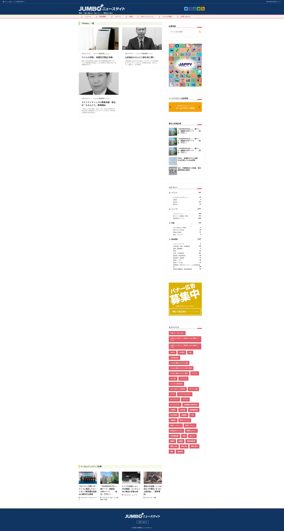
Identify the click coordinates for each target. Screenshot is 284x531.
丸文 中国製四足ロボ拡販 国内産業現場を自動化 (189, 169)
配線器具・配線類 (187, 258)
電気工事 (184, 446)
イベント (118, 16)
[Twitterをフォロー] (186, 9)
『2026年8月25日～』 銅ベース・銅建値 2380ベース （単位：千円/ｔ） (189, 131)
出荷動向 (173, 410)
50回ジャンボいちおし (177, 333)
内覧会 (187, 199)
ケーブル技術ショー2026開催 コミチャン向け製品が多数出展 (131, 489)
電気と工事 (173, 446)
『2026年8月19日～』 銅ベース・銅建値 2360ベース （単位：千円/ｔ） (189, 150)
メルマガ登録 (167, 16)
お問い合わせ (185, 16)
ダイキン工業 (193, 389)
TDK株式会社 (174, 357)
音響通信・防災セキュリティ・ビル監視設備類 (187, 266)
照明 (187, 251)
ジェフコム (183, 378)
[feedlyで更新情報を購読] (198, 9)
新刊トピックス (184, 420)
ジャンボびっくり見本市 (14, 2)
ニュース (88, 16)
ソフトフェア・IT (187, 244)
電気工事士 (194, 446)
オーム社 (173, 378)
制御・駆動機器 (187, 248)
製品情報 (103, 16)
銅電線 (181, 441)
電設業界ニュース (104, 53)
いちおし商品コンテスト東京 (179, 373)
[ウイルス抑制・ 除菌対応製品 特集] (99, 38)
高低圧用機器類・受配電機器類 (187, 269)
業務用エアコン (191, 430)
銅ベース (192, 436)
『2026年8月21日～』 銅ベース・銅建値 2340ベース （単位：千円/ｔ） (189, 141)
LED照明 (181, 352)
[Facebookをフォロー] (190, 9)
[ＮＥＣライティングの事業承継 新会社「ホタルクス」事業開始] (99, 83)
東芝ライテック (190, 425)
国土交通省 (173, 415)
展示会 (187, 202)
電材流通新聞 (191, 441)
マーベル (185, 399)
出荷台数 (182, 410)
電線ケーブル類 (187, 262)
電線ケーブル (187, 260)
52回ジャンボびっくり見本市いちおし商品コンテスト (184, 346)
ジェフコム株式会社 (176, 384)
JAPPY (172, 352)
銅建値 (172, 441)
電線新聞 (180, 451)
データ (172, 394)
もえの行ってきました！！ (187, 197)
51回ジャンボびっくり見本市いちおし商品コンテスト (184, 339)
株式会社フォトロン (176, 430)
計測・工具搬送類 (187, 253)
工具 (192, 415)
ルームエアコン (175, 404)
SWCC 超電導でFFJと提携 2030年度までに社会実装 (188, 159)
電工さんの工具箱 (187, 230)
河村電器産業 (174, 436)
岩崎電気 (184, 415)
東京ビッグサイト (175, 425)
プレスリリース (187, 213)
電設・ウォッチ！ (187, 234)
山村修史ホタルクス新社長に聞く (140, 57)
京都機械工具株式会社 (190, 404)
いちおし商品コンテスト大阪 (179, 363)
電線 (171, 451)
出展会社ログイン (274, 1)
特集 (131, 16)
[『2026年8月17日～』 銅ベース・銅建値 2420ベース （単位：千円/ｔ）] (109, 478)
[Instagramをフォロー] (194, 9)
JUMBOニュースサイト (144, 528)
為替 (184, 436)
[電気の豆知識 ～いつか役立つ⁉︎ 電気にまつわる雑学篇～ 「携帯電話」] (153, 478)
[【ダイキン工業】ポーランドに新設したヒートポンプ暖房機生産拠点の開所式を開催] (88, 478)
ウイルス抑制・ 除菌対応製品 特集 (97, 57)
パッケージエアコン (185, 394)
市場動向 (173, 420)
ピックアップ (174, 399)
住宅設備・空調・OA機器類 (187, 246)
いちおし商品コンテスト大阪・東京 (181, 368)
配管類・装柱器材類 (187, 255)
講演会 (187, 204)
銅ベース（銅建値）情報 (187, 216)
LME (190, 352)
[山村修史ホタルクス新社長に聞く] (142, 38)
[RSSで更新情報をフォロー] (203, 9)
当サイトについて (147, 16)
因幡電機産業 (194, 410)
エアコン (194, 373)
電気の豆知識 (187, 232)
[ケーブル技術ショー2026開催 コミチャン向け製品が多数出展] (131, 478)
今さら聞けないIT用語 (187, 227)
